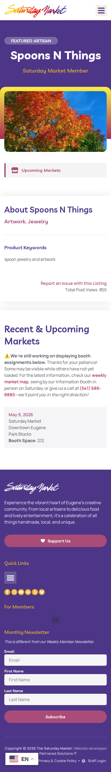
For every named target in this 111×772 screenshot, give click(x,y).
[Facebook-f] (7, 592)
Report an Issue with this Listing (74, 283)
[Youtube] (21, 592)
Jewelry (38, 221)
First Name (14, 671)
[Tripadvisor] (28, 592)
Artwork (15, 221)
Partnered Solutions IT (58, 753)
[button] (101, 10)
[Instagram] (14, 592)
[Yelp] (35, 592)
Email (9, 651)
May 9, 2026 (21, 415)
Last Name (13, 690)
